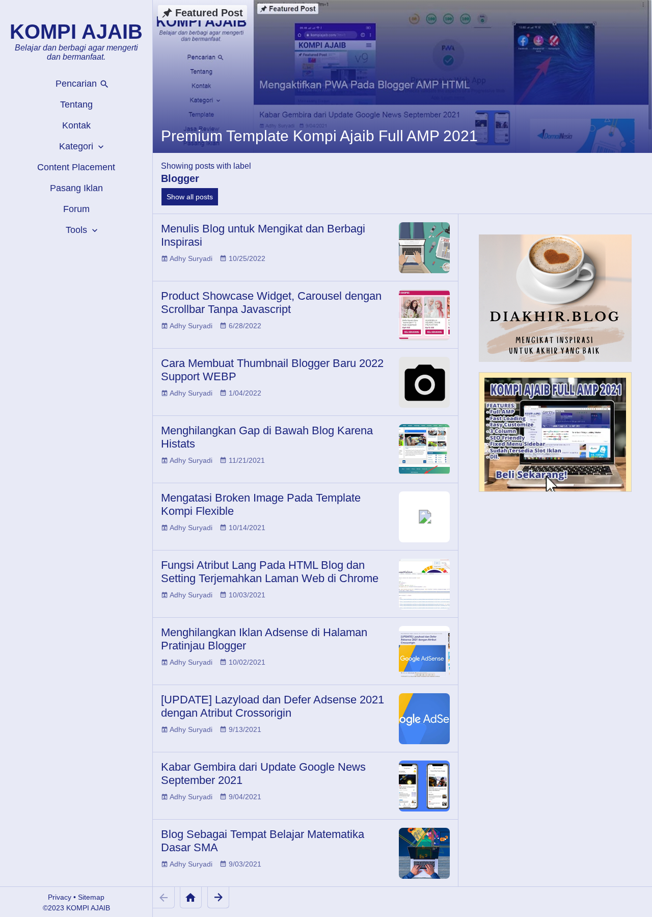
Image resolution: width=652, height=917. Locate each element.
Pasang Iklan (76, 188)
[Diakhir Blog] (555, 298)
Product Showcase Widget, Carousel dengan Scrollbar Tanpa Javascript (271, 303)
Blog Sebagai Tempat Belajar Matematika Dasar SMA (262, 841)
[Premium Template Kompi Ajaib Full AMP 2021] (402, 76)
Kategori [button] (77, 146)
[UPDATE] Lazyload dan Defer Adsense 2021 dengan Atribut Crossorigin (272, 706)
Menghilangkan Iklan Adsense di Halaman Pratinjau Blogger (264, 639)
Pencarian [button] (77, 83)
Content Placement (76, 167)
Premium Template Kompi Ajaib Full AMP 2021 (319, 135)
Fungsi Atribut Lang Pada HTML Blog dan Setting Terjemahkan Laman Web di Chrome (269, 572)
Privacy (59, 897)
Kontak (76, 125)
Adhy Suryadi (191, 258)
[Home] (191, 897)
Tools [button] (78, 230)
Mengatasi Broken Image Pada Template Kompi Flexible (261, 504)
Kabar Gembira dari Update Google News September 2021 (263, 774)
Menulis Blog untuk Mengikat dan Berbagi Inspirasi (263, 235)
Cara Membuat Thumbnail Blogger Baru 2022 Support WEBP (272, 370)
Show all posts (190, 197)
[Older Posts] (218, 897)
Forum (76, 209)
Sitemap (91, 897)
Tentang (76, 104)
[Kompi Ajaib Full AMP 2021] (555, 437)
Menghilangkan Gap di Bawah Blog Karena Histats (267, 437)
